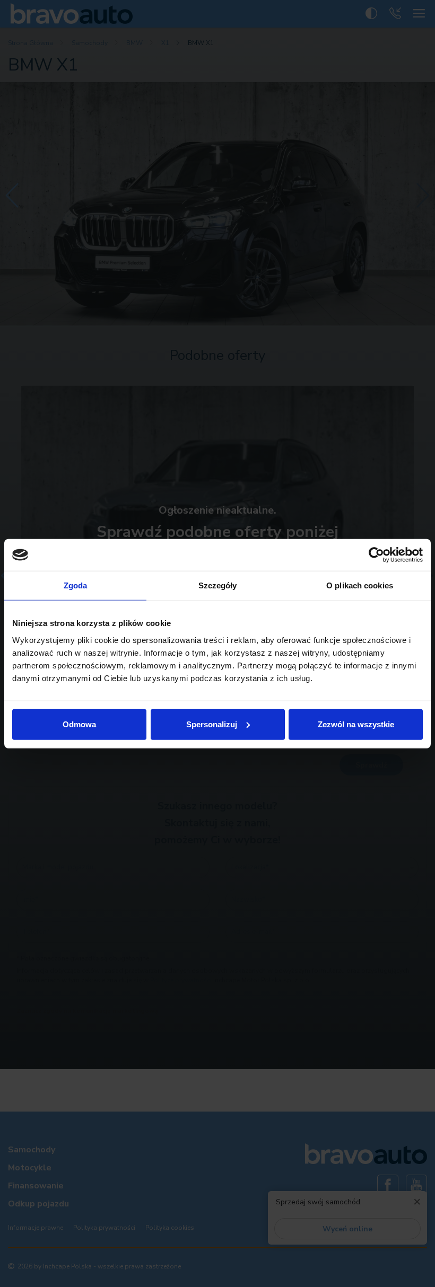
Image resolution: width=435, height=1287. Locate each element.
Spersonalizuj (211, 723)
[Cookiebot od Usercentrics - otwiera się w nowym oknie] (376, 555)
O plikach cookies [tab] (359, 585)
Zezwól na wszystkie (356, 723)
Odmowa (79, 723)
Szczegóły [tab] (217, 585)
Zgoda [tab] (76, 585)
